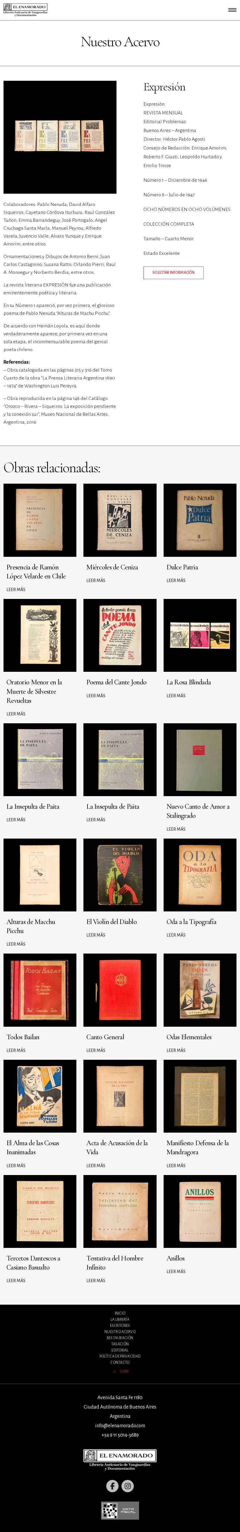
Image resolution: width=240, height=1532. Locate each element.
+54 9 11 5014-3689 (120, 1435)
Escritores (120, 1326)
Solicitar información (173, 273)
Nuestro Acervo (120, 1332)
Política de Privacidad (120, 1356)
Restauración (120, 1338)
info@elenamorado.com (120, 1425)
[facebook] (112, 1486)
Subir (124, 1372)
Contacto (119, 1363)
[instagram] (127, 1486)
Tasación (120, 1344)
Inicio (120, 1313)
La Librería (120, 1320)
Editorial (120, 1350)
